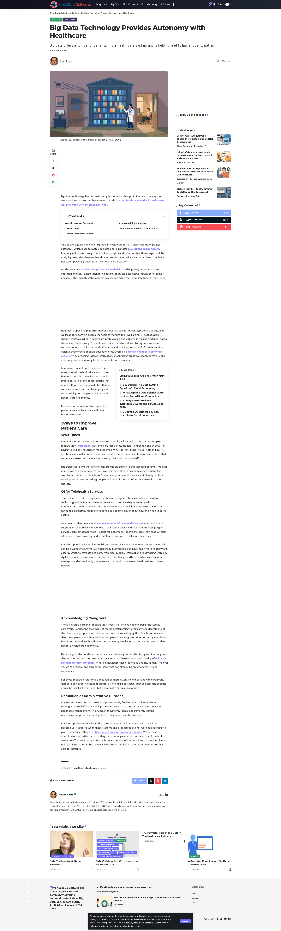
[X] (204, 220)
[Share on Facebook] (53, 160)
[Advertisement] (114, 168)
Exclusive (70, 19)
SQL (198, 196)
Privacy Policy (132, 922)
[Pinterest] (204, 227)
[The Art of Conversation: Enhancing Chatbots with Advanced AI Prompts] (104, 901)
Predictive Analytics (63, 856)
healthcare (79, 768)
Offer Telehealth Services (81, 233)
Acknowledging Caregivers (133, 223)
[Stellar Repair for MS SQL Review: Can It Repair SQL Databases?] (224, 192)
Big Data (56, 19)
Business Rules (205, 179)
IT (205, 146)
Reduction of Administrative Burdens (138, 228)
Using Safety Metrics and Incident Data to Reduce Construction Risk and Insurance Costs (195, 155)
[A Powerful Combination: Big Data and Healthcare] (209, 844)
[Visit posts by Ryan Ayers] (53, 795)
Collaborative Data (108, 844)
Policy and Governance (110, 856)
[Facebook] (204, 213)
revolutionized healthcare (143, 248)
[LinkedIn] (166, 795)
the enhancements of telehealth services (118, 523)
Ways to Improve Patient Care (80, 223)
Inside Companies (127, 852)
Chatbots (118, 905)
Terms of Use (151, 922)
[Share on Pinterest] (53, 174)
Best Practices (106, 840)
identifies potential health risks (103, 269)
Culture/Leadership (108, 848)
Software (190, 196)
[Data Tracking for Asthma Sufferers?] (71, 844)
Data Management (107, 852)
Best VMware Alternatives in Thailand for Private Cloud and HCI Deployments (195, 139)
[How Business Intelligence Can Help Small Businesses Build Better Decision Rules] (224, 172)
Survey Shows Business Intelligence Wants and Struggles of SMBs (141, 404)
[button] (185, 921)
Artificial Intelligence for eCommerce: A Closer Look (124, 887)
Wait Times (73, 228)
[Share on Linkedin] (53, 181)
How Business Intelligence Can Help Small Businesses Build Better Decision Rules (195, 171)
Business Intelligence (187, 179)
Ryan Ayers (66, 61)
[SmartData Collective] (70, 4)
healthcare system (96, 768)
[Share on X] (53, 167)
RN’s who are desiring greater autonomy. (118, 732)
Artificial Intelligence (107, 891)
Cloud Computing (185, 146)
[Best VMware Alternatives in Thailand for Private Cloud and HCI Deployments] (224, 139)
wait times (84, 445)
